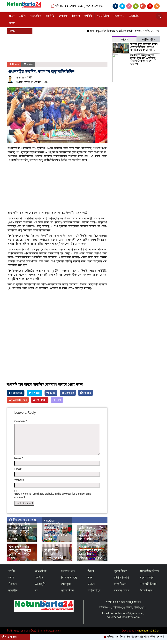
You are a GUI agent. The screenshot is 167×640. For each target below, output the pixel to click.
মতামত (91, 584)
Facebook (16, 393)
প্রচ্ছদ (11, 16)
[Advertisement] (65, 52)
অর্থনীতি (88, 16)
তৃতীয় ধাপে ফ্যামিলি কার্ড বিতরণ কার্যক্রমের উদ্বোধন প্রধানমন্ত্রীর (91, 533)
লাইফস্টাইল (103, 16)
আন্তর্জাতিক (35, 16)
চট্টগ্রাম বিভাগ (121, 577)
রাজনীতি (50, 16)
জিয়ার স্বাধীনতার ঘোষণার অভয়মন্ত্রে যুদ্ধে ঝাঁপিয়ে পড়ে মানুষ (19, 552)
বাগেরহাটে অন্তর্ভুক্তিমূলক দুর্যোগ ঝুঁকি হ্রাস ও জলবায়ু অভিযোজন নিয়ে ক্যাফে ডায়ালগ (143, 60)
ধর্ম (36, 590)
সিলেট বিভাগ (147, 590)
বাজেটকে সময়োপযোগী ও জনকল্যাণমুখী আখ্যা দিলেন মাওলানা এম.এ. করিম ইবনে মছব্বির (56, 530)
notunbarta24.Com (149, 630)
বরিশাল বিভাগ (121, 590)
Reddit (87, 393)
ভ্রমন (90, 577)
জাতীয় (22, 16)
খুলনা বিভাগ (120, 571)
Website (19, 480)
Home (15, 64)
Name (18, 458)
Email (18, 469)
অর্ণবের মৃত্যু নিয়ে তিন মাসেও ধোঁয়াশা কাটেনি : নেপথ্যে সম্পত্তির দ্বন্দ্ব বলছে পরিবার (120, 31)
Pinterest (40, 400)
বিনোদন (76, 16)
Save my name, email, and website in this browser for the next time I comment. (53, 495)
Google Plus (19, 400)
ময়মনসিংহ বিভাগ (149, 571)
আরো (12, 23)
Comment (20, 421)
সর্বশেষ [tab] (124, 39)
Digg (52, 393)
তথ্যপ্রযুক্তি (134, 16)
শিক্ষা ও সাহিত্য (69, 577)
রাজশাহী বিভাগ (148, 584)
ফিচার (91, 571)
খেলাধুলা (63, 16)
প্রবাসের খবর (68, 571)
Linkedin (69, 393)
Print (58, 400)
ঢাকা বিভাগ (120, 584)
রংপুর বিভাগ (147, 577)
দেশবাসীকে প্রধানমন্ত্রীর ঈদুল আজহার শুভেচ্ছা (54, 554)
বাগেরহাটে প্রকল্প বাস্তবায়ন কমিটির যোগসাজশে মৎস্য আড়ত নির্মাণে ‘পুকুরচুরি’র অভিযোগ (92, 550)
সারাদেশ (118, 16)
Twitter (35, 393)
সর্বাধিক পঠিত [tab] (148, 39)
